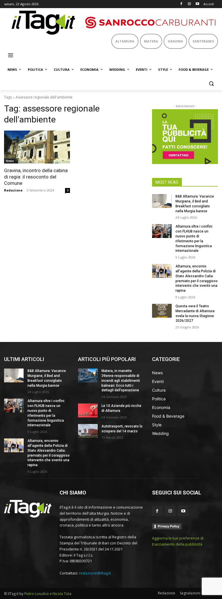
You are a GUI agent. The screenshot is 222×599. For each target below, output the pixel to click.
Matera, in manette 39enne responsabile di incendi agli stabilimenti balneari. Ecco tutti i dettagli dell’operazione (120, 380)
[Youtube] (197, 4)
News (10, 161)
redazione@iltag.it (95, 573)
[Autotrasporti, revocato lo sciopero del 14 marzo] (88, 431)
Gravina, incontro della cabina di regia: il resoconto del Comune (36, 177)
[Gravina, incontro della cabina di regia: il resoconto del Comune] (37, 147)
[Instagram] (189, 4)
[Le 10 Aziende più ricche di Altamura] (88, 410)
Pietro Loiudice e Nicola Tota (47, 593)
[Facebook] (181, 4)
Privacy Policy (168, 526)
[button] (211, 83)
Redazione (13, 190)
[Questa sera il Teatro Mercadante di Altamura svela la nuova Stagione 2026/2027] (162, 311)
